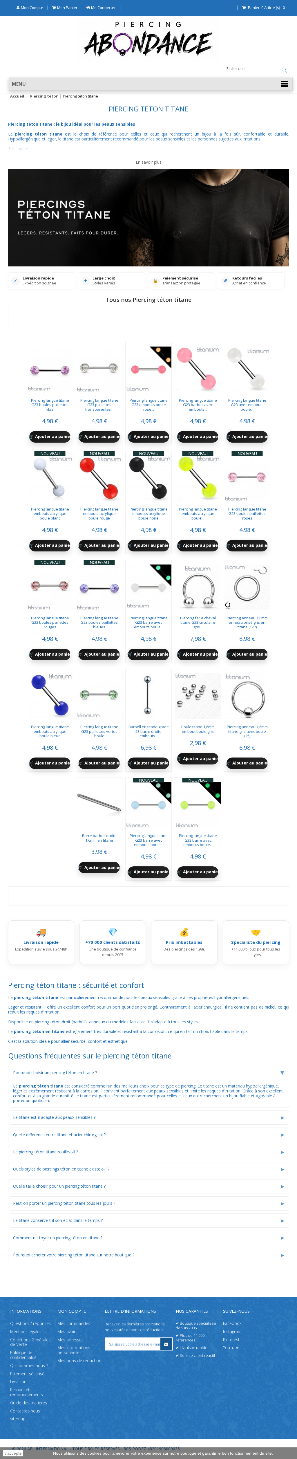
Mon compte (71, 1311)
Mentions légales (25, 1331)
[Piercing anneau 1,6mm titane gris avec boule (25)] (247, 694)
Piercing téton (44, 96)
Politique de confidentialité (23, 1355)
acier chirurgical (208, 1007)
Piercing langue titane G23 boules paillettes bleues (99, 622)
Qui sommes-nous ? (29, 1365)
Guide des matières (28, 1402)
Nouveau (50, 453)
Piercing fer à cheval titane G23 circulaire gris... (198, 622)
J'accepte (13, 1453)
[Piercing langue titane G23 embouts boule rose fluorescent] (148, 367)
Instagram (232, 1331)
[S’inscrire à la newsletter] (166, 1344)
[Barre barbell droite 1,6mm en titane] (99, 803)
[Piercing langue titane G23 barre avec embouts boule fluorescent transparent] (148, 585)
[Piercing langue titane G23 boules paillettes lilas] (50, 367)
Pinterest (231, 1339)
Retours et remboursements (26, 1392)
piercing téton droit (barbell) (61, 1022)
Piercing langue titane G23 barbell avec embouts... (198, 405)
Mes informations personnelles (73, 1350)
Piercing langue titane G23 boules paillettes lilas (50, 405)
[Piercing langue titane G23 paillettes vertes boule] (99, 694)
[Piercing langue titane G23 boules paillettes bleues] (99, 585)
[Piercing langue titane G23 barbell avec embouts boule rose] (198, 367)
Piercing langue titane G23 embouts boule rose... (149, 405)
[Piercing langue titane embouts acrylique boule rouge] (99, 476)
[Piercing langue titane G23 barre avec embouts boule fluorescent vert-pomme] (198, 803)
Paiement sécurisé (27, 1373)
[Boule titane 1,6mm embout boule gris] (198, 694)
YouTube (231, 1347)
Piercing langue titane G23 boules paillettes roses (247, 513)
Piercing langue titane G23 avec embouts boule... (247, 405)
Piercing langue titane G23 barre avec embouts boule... (149, 622)
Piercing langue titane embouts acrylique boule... (198, 513)
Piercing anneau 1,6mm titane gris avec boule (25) (247, 731)
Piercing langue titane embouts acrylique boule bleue (50, 731)
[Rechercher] (284, 70)
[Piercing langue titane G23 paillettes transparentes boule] (99, 367)
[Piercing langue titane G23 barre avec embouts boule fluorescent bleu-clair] (148, 803)
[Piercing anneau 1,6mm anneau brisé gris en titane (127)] (247, 585)
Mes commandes (73, 1323)
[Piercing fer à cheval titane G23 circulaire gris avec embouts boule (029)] (198, 585)
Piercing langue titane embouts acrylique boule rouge (99, 513)
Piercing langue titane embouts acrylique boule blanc (50, 513)
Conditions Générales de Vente (30, 1342)
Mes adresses (70, 1339)
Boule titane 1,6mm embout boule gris (198, 729)
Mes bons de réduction (79, 1360)
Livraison (18, 1381)
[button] (151, 84)
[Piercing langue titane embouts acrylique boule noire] (148, 476)
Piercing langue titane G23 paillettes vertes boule (99, 731)
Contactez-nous (25, 1410)
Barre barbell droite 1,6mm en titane (99, 838)
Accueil (17, 96)
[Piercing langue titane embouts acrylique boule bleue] (50, 694)
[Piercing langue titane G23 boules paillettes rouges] (50, 585)
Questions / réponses (30, 1323)
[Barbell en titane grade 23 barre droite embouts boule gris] (148, 694)
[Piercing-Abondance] (148, 59)
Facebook (232, 1323)
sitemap (18, 1418)
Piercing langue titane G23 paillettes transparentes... (99, 405)
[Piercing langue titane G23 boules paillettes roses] (247, 476)
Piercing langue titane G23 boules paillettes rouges (50, 622)
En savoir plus (149, 162)
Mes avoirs (67, 1331)
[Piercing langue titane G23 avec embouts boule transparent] (247, 367)
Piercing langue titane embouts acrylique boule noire (149, 513)
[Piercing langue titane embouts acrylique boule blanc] (50, 476)
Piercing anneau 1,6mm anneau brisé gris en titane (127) (247, 622)
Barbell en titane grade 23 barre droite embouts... (148, 731)
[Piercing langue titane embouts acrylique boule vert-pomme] (198, 476)
